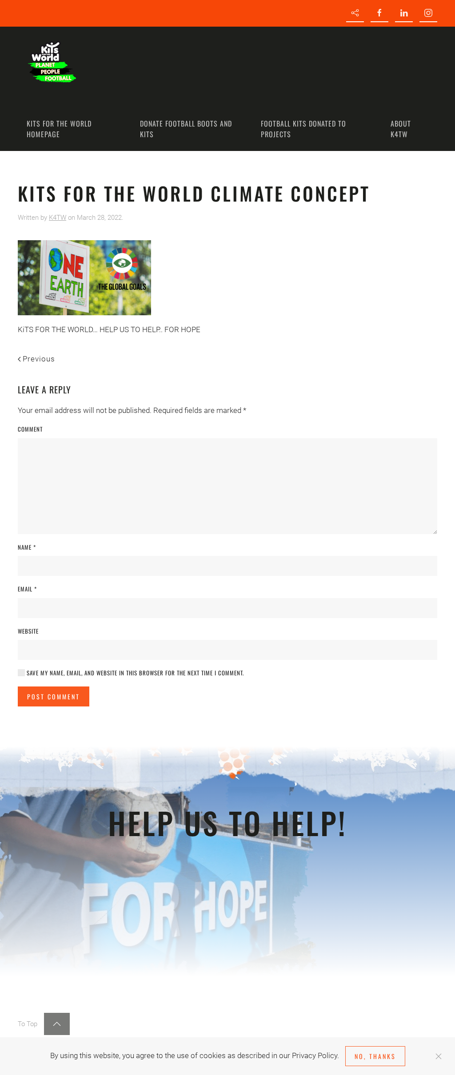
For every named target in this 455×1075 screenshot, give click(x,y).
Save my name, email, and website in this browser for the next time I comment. (134, 673)
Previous (39, 358)
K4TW (57, 218)
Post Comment (53, 696)
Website (28, 631)
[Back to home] (51, 60)
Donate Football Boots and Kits (186, 128)
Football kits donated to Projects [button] (303, 128)
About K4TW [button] (401, 128)
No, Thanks (375, 1056)
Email (27, 589)
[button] (57, 1024)
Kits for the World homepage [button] (59, 128)
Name (27, 547)
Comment (30, 429)
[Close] (438, 1056)
